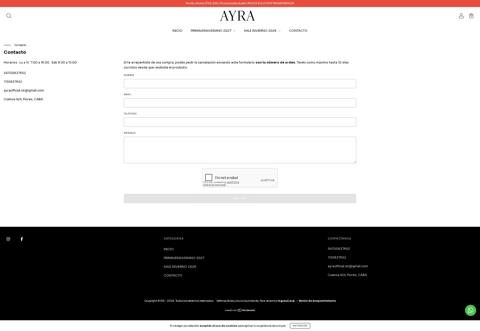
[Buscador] (8, 16)
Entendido (300, 325)
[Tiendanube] (240, 311)
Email (128, 94)
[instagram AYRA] (9, 239)
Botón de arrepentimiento (317, 300)
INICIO (177, 30)
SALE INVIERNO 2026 (260, 30)
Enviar (240, 198)
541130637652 (15, 73)
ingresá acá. (286, 300)
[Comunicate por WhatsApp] (470, 310)
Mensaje (130, 133)
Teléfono (130, 113)
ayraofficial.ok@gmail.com (24, 90)
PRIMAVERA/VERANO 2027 (211, 30)
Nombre (129, 75)
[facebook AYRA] (21, 239)
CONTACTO (298, 30)
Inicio (7, 45)
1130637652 (13, 82)
